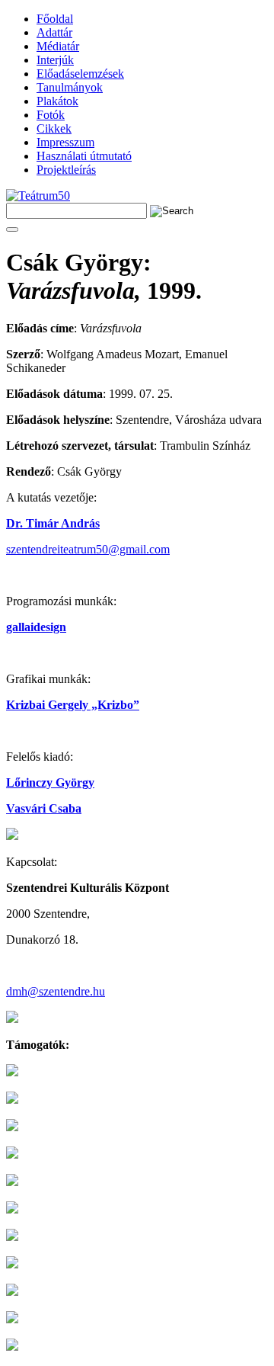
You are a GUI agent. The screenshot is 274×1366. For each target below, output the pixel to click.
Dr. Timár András (53, 523)
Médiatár (58, 46)
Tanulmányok (70, 87)
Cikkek (54, 128)
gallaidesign (36, 626)
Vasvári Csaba (43, 808)
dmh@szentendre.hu (55, 991)
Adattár (54, 32)
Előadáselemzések (80, 73)
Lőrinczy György (50, 782)
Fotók (51, 114)
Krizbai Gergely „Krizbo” (72, 704)
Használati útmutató (84, 155)
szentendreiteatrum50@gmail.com (88, 549)
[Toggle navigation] (12, 229)
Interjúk (55, 59)
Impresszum (65, 142)
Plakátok (57, 101)
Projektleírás (66, 169)
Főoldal (55, 18)
